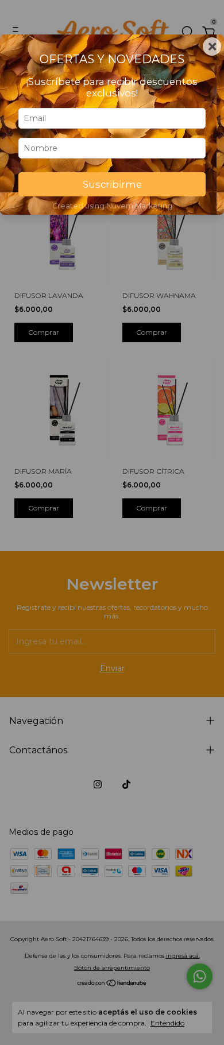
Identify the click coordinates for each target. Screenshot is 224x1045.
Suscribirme (112, 184)
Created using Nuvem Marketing (112, 206)
